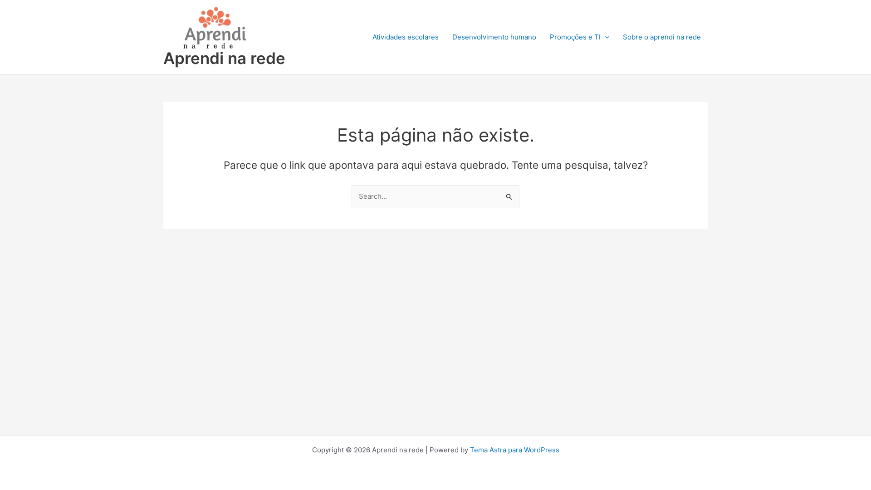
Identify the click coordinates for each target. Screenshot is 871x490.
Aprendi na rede (224, 58)
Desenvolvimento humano (494, 37)
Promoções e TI (575, 37)
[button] (605, 37)
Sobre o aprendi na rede (662, 37)
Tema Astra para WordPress (514, 450)
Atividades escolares (405, 37)
